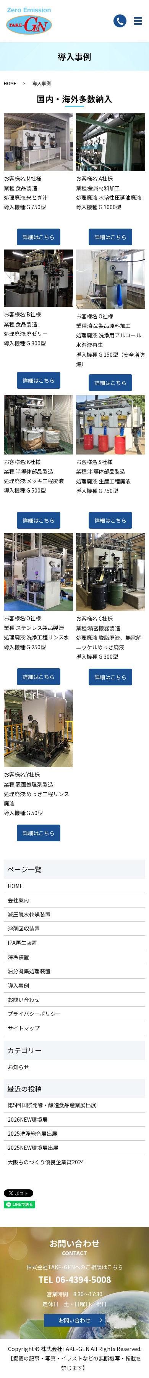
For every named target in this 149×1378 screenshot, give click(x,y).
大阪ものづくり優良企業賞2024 (46, 1162)
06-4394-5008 (83, 1279)
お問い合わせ (24, 999)
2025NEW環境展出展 (33, 1147)
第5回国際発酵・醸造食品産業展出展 (52, 1105)
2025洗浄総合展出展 (32, 1133)
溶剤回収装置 (24, 928)
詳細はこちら (39, 237)
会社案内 (18, 900)
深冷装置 (18, 957)
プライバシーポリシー (34, 1013)
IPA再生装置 (22, 942)
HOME (10, 83)
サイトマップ (24, 1028)
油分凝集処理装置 (29, 971)
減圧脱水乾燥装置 (29, 914)
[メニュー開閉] (138, 21)
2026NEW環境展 (28, 1119)
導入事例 (18, 985)
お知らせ (18, 1067)
